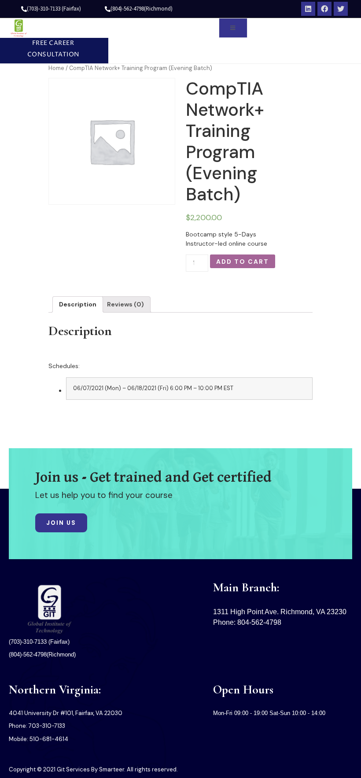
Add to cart (242, 261)
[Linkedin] (308, 9)
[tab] (77, 304)
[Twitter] (341, 9)
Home (56, 68)
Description (77, 304)
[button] (49, 49)
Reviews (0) (125, 304)
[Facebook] (324, 9)
